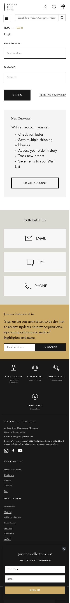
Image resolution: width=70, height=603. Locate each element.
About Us (8, 485)
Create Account (35, 183)
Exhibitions (9, 475)
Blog (6, 491)
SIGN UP (34, 590)
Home (7, 28)
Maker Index (9, 506)
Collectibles (9, 533)
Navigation (12, 498)
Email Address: (12, 43)
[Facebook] (13, 451)
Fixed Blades (9, 523)
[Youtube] (20, 451)
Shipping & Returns (12, 469)
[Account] (45, 7)
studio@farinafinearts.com (22, 436)
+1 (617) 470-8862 (18, 432)
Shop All (7, 512)
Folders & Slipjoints (12, 517)
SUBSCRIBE (50, 347)
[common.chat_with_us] (53, 7)
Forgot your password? (52, 95)
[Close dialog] (64, 549)
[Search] (62, 17)
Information (13, 461)
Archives (7, 539)
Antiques (8, 528)
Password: (10, 67)
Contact (7, 480)
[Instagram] (6, 451)
